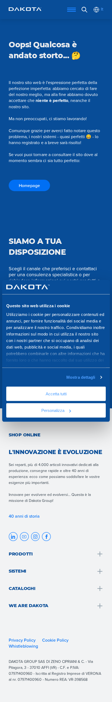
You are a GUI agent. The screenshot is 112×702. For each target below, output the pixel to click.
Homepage (29, 185)
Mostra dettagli (80, 377)
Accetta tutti (56, 394)
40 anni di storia (24, 516)
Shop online (25, 434)
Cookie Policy (55, 640)
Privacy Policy (22, 640)
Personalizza (52, 410)
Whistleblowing (23, 646)
